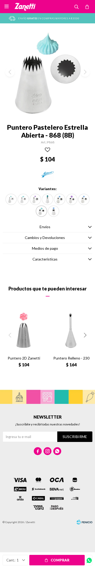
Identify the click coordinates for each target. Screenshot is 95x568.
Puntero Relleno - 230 (71, 358)
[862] (23, 199)
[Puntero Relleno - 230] (71, 331)
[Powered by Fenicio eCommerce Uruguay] (84, 522)
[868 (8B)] (41, 211)
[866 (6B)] (71, 199)
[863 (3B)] (35, 199)
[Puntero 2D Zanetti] (24, 331)
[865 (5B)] (59, 199)
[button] (85, 335)
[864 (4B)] (47, 199)
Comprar (60, 560)
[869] (53, 211)
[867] (84, 199)
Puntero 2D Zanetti (24, 358)
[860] (11, 199)
